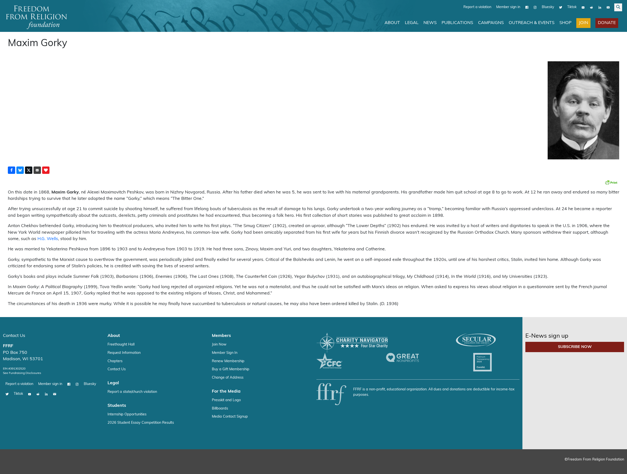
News (430, 23)
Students (117, 405)
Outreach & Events (532, 23)
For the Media (226, 391)
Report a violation (477, 7)
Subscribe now (575, 347)
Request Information (124, 353)
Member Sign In (224, 353)
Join (583, 23)
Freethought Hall (121, 344)
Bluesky (548, 7)
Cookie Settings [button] (587, 465)
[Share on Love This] (45, 170)
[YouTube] (583, 7)
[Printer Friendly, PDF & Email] (611, 182)
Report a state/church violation (132, 392)
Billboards (220, 408)
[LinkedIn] (600, 7)
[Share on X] (28, 170)
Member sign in (508, 7)
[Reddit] (591, 7)
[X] (560, 7)
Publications (457, 23)
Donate (607, 23)
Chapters (115, 361)
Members (221, 335)
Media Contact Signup (230, 416)
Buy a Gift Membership (230, 369)
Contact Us (14, 335)
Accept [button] (613, 465)
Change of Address (227, 377)
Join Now (219, 344)
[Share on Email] (37, 170)
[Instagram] (535, 7)
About (392, 23)
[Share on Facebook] (11, 170)
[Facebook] (527, 7)
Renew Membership (228, 361)
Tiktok (572, 7)
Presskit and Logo (226, 400)
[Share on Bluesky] (20, 170)
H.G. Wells (47, 239)
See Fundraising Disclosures (22, 373)
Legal (412, 23)
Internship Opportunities (127, 414)
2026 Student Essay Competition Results (141, 422)
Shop (565, 23)
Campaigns (491, 23)
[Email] (608, 7)
